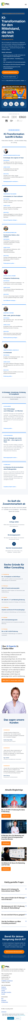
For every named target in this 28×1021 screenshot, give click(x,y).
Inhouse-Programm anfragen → (10, 220)
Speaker (3, 990)
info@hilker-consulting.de (7, 980)
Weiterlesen (6, 816)
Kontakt (3, 994)
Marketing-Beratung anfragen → (10, 337)
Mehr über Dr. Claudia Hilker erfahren (12, 680)
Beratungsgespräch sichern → (11, 457)
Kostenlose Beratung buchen (10, 72)
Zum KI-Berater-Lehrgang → (9, 300)
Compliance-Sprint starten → (10, 486)
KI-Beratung (4, 988)
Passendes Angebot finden (9, 76)
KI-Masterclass (4, 1002)
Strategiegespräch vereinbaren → (11, 181)
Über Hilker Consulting (6, 992)
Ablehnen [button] (18, 1018)
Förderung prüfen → (8, 376)
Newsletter (3, 1000)
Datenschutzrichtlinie (21, 1015)
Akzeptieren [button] (10, 1018)
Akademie (3, 987)
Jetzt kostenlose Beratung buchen (14, 951)
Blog (2, 998)
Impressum (3, 1011)
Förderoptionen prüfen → (9, 263)
